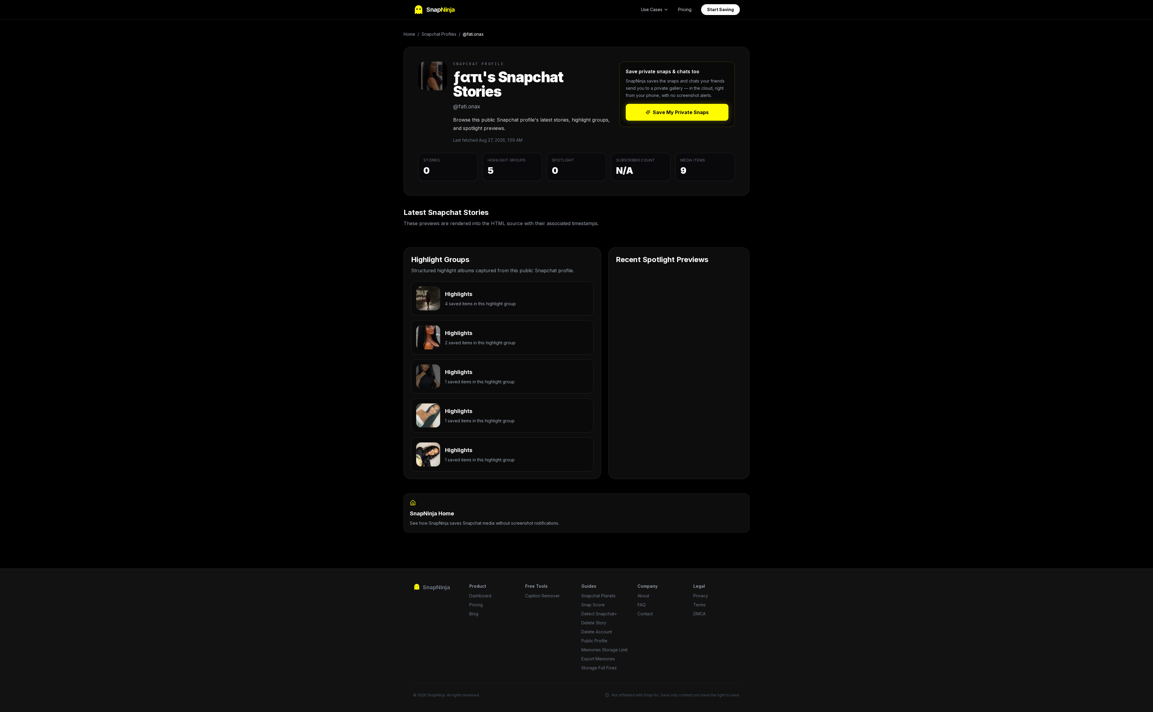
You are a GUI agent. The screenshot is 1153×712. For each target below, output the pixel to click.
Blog (473, 613)
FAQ (641, 604)
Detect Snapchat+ (599, 613)
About (643, 595)
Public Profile (594, 640)
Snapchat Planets (598, 595)
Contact (645, 613)
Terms (699, 604)
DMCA (699, 613)
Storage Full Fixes (599, 667)
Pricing (684, 9)
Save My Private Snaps (681, 112)
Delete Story (593, 622)
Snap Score (593, 604)
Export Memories (598, 658)
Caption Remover (542, 595)
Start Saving (720, 9)
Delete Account (596, 631)
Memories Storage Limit (604, 649)
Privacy (700, 595)
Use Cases (651, 9)
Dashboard (480, 595)
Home (409, 34)
